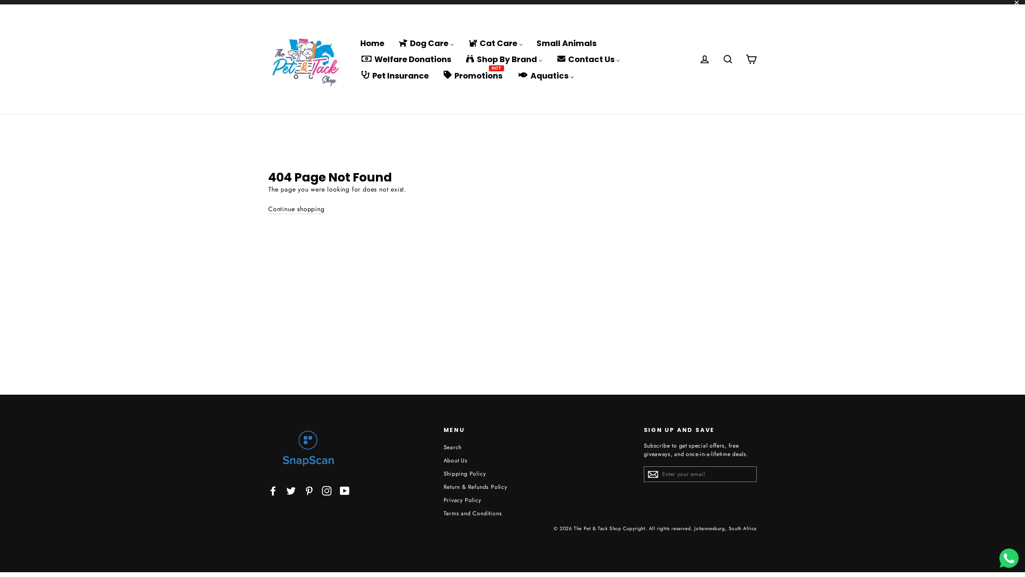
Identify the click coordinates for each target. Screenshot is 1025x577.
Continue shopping (296, 209)
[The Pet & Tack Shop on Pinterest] (309, 491)
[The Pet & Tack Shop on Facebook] (273, 491)
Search (453, 447)
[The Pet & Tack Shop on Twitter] (291, 491)
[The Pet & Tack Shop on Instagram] (327, 491)
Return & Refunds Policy (475, 487)
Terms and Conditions (473, 513)
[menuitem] (372, 43)
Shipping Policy (465, 474)
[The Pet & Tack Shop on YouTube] (345, 491)
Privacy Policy (462, 500)
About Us (456, 460)
